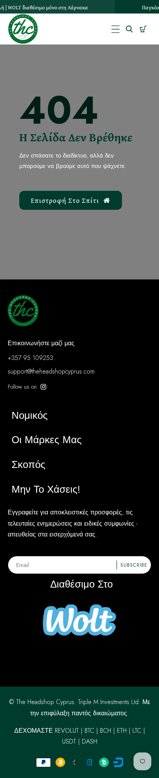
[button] (115, 29)
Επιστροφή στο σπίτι (65, 200)
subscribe (133, 565)
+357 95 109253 (30, 357)
